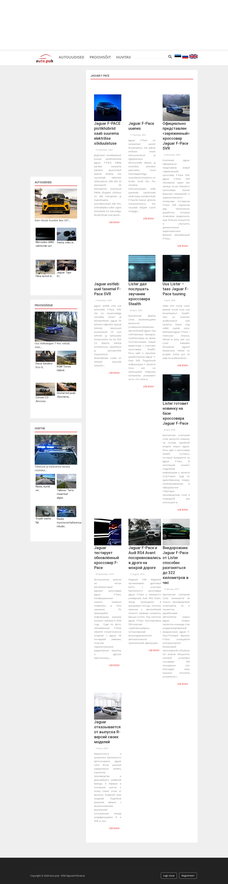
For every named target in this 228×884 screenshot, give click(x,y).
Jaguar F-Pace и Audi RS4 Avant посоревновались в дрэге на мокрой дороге (144, 558)
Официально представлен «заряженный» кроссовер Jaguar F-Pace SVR (176, 136)
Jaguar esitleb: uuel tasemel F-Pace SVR (107, 289)
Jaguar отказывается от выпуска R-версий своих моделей (107, 732)
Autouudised (71, 57)
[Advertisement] (114, 25)
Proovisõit (100, 57)
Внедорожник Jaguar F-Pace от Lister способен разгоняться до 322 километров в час (175, 565)
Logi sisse (169, 875)
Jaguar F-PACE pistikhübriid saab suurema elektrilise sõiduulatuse (107, 133)
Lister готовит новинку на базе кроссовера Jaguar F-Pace (175, 413)
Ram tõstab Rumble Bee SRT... (53, 220)
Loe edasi (114, 222)
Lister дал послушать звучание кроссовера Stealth (139, 294)
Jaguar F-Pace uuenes (141, 126)
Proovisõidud (44, 305)
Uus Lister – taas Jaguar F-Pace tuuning (175, 289)
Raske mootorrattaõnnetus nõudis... (66, 522)
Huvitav (123, 57)
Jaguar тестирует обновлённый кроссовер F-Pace (106, 558)
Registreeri (188, 875)
